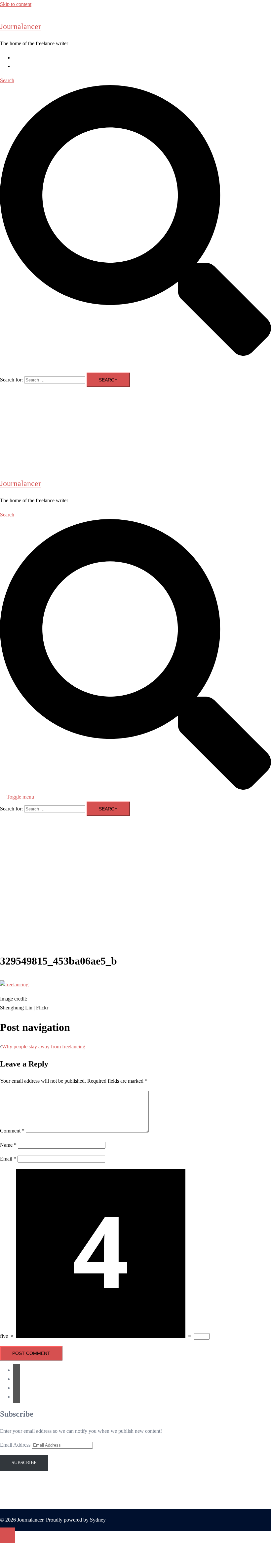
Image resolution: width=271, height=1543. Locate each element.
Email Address (16, 1445)
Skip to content (15, 4)
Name (8, 1145)
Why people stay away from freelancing (43, 1046)
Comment (12, 1130)
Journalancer (20, 26)
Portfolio (22, 66)
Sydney (98, 1520)
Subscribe (24, 1462)
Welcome (23, 57)
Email (8, 1159)
